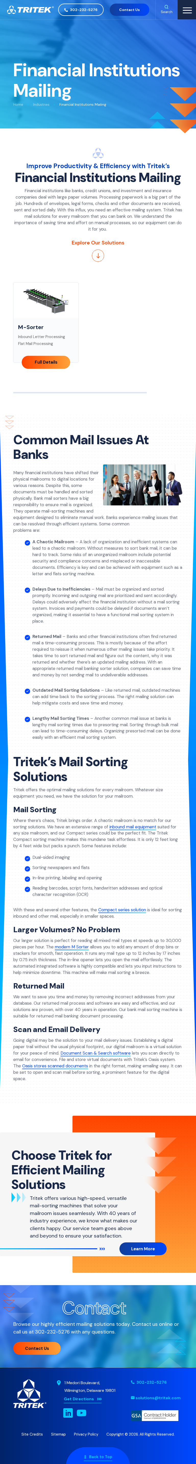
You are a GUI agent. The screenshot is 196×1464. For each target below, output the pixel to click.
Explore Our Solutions (98, 242)
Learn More (143, 1249)
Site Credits (32, 1434)
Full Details (46, 362)
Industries (41, 104)
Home (18, 104)
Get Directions (79, 1399)
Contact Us (129, 9)
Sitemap (58, 1434)
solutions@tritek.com (158, 1398)
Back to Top (100, 1456)
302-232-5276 (83, 9)
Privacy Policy (86, 1434)
